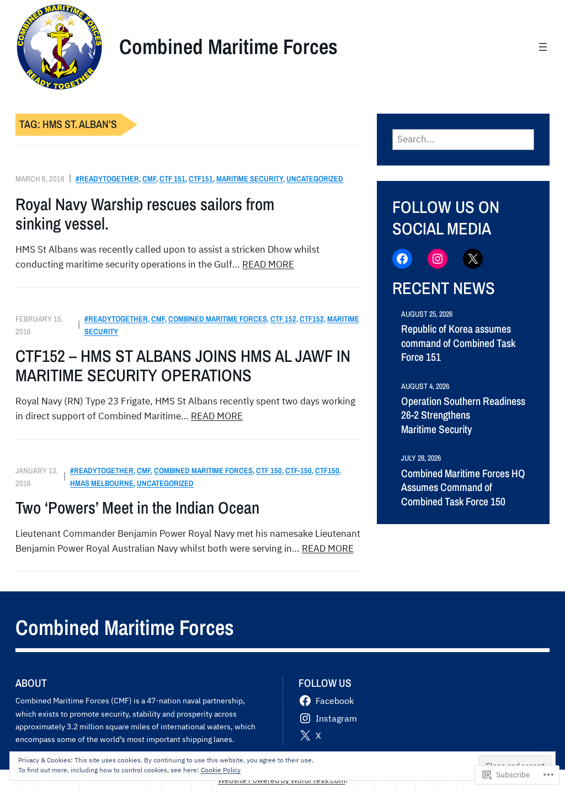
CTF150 (327, 470)
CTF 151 (172, 178)
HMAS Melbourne (102, 483)
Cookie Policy (221, 770)
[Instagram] (437, 259)
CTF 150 (269, 470)
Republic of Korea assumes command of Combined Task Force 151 (458, 343)
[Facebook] (402, 259)
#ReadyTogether (107, 178)
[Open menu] (543, 47)
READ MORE (268, 264)
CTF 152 (283, 318)
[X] (473, 259)
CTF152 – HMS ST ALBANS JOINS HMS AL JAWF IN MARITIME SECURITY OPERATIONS (182, 366)
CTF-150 (298, 470)
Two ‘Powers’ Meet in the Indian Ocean (137, 507)
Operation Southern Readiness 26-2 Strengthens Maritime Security (463, 415)
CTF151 (201, 178)
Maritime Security (249, 178)
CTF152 (312, 318)
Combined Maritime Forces (228, 46)
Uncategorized (314, 178)
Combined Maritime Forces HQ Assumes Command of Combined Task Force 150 (463, 488)
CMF (149, 178)
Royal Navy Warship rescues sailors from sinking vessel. (144, 214)
